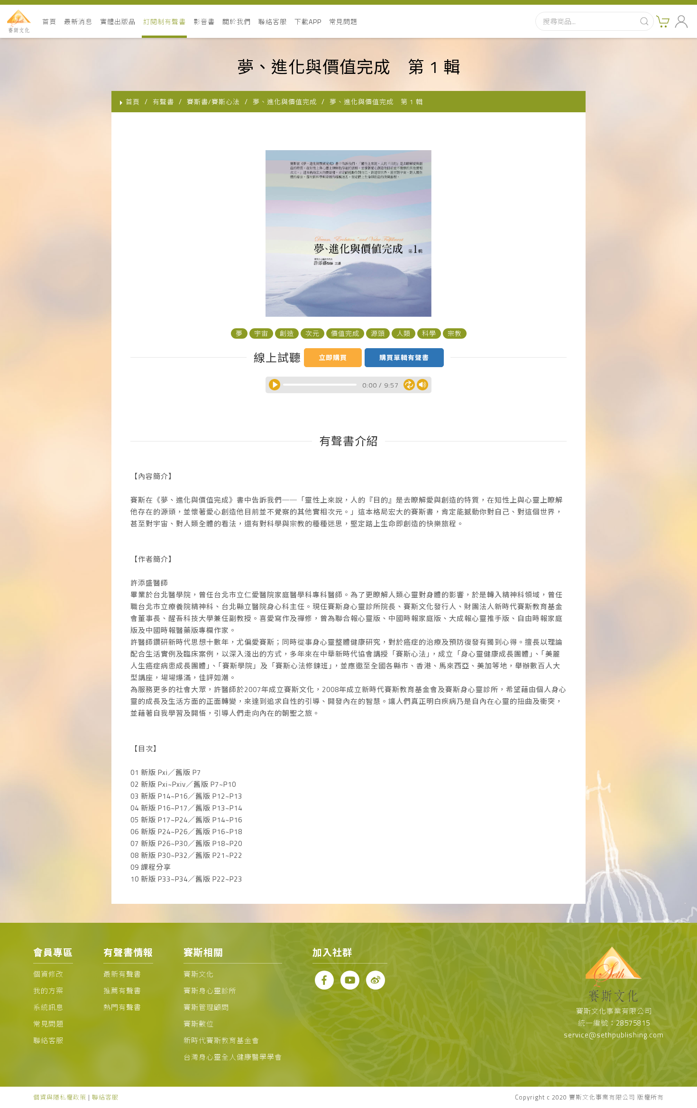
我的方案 (48, 990)
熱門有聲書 (122, 1007)
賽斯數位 (198, 1023)
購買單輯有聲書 (404, 357)
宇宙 (261, 333)
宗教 (455, 333)
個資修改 (48, 974)
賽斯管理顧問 (206, 1007)
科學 (429, 333)
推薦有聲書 (122, 990)
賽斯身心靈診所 (210, 990)
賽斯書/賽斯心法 (213, 102)
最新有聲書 (122, 974)
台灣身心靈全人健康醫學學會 (232, 1057)
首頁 (49, 22)
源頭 (378, 333)
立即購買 (333, 357)
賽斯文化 (198, 974)
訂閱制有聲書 (164, 22)
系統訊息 (48, 1007)
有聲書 (163, 102)
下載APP (307, 22)
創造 (287, 333)
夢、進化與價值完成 (285, 102)
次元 (312, 333)
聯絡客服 (272, 22)
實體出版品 (118, 22)
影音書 (204, 22)
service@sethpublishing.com (614, 1034)
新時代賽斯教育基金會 (221, 1040)
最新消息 (78, 22)
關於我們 (236, 22)
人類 (403, 333)
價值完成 (345, 333)
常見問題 (343, 22)
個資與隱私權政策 (59, 1097)
